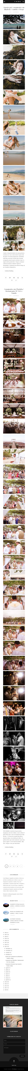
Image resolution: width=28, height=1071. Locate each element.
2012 (6, 985)
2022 (6, 932)
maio (7, 973)
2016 (6, 944)
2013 (6, 983)
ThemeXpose (14, 1069)
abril (7, 975)
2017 (6, 942)
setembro (8, 954)
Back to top (14, 1065)
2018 (6, 940)
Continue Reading (9, 271)
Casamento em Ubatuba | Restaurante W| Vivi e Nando (14, 291)
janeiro (7, 979)
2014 (6, 981)
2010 (6, 989)
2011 (6, 987)
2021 (6, 934)
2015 (6, 946)
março (7, 977)
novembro (8, 950)
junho (7, 971)
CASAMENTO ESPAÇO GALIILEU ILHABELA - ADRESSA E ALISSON (17, 905)
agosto (7, 967)
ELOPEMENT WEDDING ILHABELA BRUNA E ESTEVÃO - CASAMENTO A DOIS (17, 920)
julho (7, 969)
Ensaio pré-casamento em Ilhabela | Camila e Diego (14, 8)
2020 (6, 936)
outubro (8, 952)
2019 (6, 938)
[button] (4, 2)
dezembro (8, 948)
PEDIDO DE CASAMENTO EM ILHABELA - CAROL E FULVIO (16, 912)
